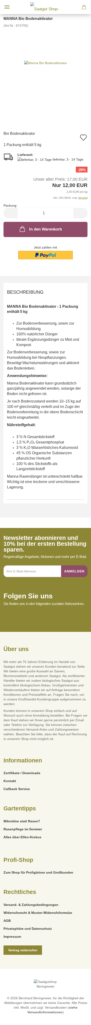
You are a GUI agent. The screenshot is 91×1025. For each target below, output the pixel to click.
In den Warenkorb (45, 229)
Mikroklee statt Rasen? (22, 821)
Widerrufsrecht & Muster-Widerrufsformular (38, 913)
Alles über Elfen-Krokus (22, 837)
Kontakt (10, 781)
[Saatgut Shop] (45, 7)
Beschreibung (25, 292)
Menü (7, 7)
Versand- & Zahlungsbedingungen (31, 905)
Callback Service (17, 789)
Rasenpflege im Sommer (23, 829)
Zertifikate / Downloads (22, 773)
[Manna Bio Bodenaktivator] (45, 63)
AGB (7, 920)
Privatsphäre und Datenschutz (28, 928)
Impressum (12, 936)
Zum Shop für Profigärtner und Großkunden (38, 872)
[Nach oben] (78, 1018)
